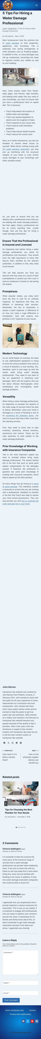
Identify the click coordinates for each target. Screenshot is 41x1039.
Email (6, 993)
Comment (8, 952)
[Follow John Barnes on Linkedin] (16, 743)
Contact (32, 1010)
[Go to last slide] (6, 803)
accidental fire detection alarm (20, 416)
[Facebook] (23, 1021)
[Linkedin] (36, 1021)
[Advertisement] (20, 188)
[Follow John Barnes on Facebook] (4, 743)
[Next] (35, 803)
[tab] (16, 827)
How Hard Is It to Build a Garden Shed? (10, 755)
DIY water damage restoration (16, 149)
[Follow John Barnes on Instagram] (12, 743)
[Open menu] (36, 5)
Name (6, 983)
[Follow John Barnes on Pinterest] (20, 743)
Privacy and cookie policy (20, 1014)
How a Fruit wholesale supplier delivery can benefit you (30, 757)
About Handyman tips (14, 1010)
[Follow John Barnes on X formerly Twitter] (8, 743)
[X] (28, 1021)
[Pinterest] (32, 1021)
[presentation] (20, 793)
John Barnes (11, 817)
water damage (12, 43)
